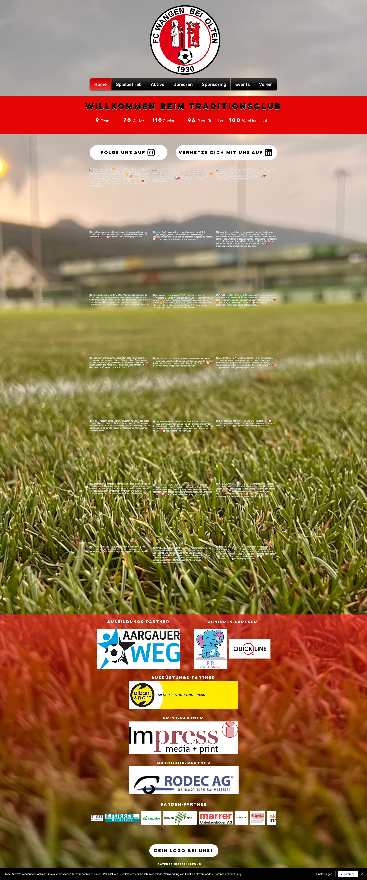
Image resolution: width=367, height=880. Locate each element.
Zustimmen (348, 874)
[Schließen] (362, 874)
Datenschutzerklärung (227, 874)
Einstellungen (324, 874)
